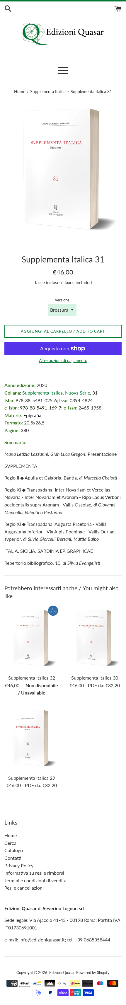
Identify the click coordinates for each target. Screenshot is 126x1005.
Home (10, 835)
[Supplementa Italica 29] (31, 738)
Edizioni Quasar (61, 972)
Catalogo (13, 850)
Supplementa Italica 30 (94, 677)
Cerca (10, 843)
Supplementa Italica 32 (31, 677)
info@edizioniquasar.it (42, 939)
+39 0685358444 (92, 939)
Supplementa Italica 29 (31, 778)
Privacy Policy (18, 865)
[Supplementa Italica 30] (94, 638)
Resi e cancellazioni (24, 887)
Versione (62, 300)
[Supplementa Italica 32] (31, 638)
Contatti (12, 858)
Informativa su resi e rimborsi (34, 873)
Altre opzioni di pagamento (63, 360)
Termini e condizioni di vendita (35, 880)
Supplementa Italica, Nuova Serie (56, 392)
